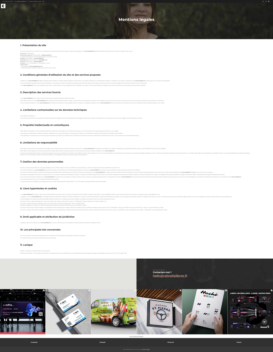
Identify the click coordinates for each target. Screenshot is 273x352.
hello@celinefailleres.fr (21, 1)
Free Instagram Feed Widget (137, 336)
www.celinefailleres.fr (90, 51)
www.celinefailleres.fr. (110, 150)
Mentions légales (146, 349)
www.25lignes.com (43, 60)
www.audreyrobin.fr (38, 61)
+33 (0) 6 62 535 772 (8, 1)
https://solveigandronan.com (36, 66)
